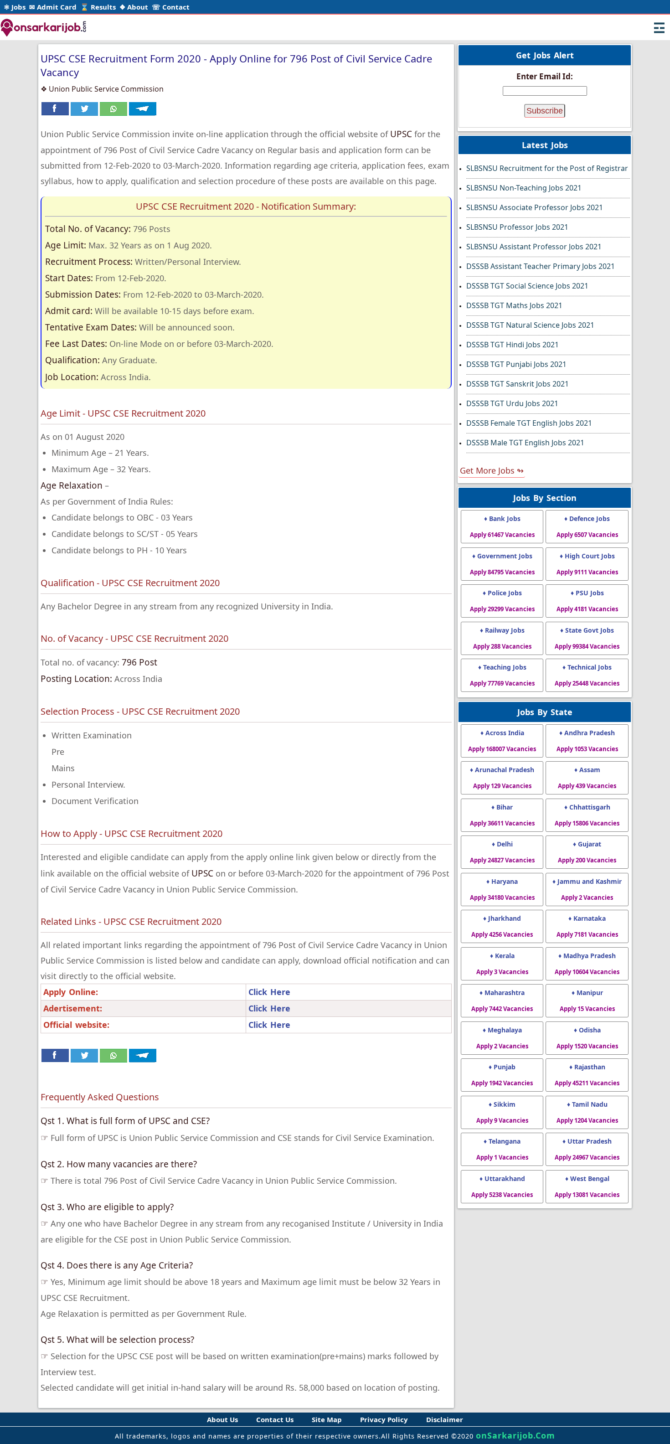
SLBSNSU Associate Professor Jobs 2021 (534, 207)
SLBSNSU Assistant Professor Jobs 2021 (534, 247)
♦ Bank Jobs (502, 526)
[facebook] (55, 113)
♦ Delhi (502, 852)
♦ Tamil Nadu (587, 1112)
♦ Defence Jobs (587, 526)
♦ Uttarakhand (502, 1186)
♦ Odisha (587, 1038)
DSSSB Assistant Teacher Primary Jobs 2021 (540, 266)
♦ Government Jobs (502, 564)
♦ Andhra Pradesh (587, 740)
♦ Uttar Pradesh (587, 1149)
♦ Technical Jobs (587, 675)
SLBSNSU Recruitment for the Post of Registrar (547, 168)
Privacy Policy (384, 1419)
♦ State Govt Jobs (587, 638)
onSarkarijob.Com (515, 1435)
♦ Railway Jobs (502, 638)
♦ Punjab (502, 1074)
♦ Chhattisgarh (587, 815)
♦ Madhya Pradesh (587, 963)
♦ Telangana (502, 1149)
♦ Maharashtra (502, 1000)
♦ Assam (587, 777)
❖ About (133, 6)
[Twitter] (84, 113)
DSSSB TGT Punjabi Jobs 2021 (516, 364)
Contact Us (275, 1419)
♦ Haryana (502, 889)
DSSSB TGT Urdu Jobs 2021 (512, 403)
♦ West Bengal (587, 1186)
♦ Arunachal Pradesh (502, 777)
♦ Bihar (502, 815)
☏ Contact (171, 6)
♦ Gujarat (587, 852)
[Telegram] (142, 113)
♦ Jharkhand (502, 926)
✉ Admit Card (53, 6)
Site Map (327, 1419)
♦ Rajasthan (587, 1074)
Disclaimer (444, 1419)
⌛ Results (98, 6)
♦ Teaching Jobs (502, 675)
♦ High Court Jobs (587, 564)
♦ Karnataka (587, 926)
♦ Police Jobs (502, 600)
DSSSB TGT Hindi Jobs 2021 (512, 345)
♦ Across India (502, 740)
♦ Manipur (587, 1000)
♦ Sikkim (502, 1112)
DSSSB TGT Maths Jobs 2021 (514, 305)
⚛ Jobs (15, 6)
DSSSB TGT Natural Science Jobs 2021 (530, 325)
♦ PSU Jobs (587, 600)
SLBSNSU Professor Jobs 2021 (517, 227)
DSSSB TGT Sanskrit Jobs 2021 (517, 384)
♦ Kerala (502, 963)
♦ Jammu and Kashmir (587, 889)
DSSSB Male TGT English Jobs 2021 (525, 443)
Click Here (269, 991)
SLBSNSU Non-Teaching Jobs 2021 (524, 188)
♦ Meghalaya (502, 1038)
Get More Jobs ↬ (492, 470)
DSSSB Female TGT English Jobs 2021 (529, 423)
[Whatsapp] (113, 113)
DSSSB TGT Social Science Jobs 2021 (527, 286)
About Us (222, 1419)
